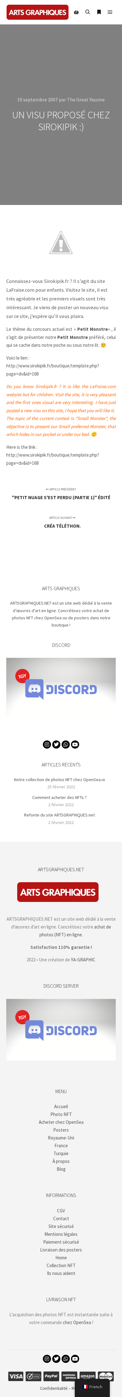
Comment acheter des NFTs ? (59, 797)
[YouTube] (75, 744)
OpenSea (53, 618)
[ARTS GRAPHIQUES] (37, 12)
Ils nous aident (61, 1273)
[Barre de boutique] (76, 12)
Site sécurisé (61, 1226)
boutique (60, 625)
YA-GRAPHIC (83, 960)
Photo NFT (61, 1114)
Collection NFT (61, 1265)
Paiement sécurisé (61, 1242)
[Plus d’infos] (98, 12)
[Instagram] (47, 744)
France (61, 1146)
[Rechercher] (87, 12)
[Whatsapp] (66, 744)
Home (61, 1258)
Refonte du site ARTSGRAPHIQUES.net (59, 815)
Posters (61, 1130)
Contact (61, 1218)
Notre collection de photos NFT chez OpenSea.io (59, 779)
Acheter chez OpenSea (61, 1122)
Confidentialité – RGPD (61, 1388)
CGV (61, 1211)
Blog (61, 1169)
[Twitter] (56, 744)
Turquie (61, 1153)
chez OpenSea (77, 1322)
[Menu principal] (110, 12)
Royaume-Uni (61, 1138)
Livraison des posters (61, 1250)
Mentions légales (61, 1234)
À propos (61, 1161)
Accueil (61, 1106)
